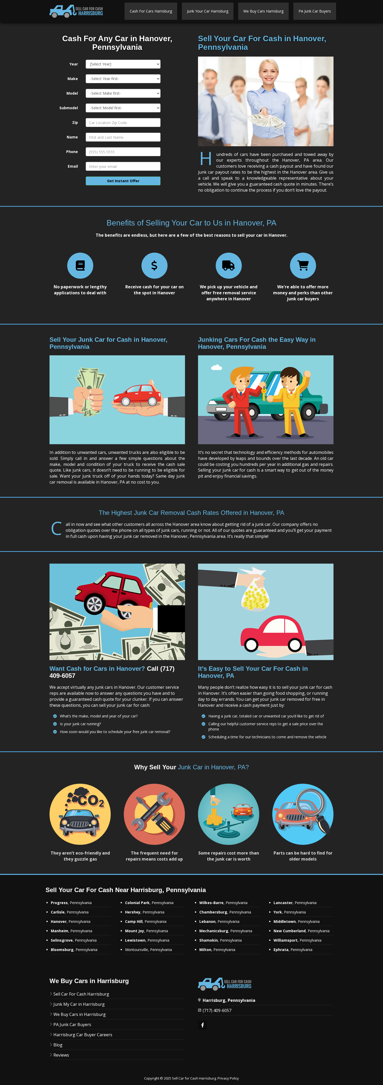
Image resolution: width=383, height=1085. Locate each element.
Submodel (68, 107)
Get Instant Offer (123, 180)
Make (72, 78)
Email (73, 166)
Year (74, 64)
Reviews (61, 1055)
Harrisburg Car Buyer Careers (82, 1035)
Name (72, 137)
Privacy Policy (228, 1078)
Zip (75, 122)
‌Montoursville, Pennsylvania (148, 949)
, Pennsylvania (71, 930)
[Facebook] (202, 1025)
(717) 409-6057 (217, 1010)
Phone (72, 151)
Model (72, 93)
